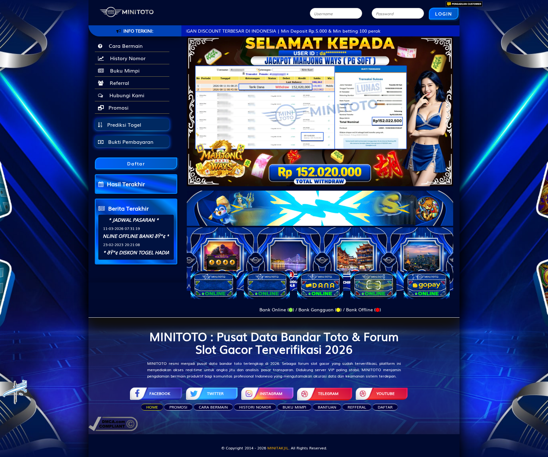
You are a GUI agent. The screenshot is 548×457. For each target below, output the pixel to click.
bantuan (327, 407)
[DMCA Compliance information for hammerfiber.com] (113, 423)
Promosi (117, 107)
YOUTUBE (385, 393)
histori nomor (255, 407)
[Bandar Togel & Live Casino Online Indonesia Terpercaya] (320, 204)
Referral (118, 82)
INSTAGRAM (271, 393)
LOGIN (443, 13)
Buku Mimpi (123, 70)
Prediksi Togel (123, 124)
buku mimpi (294, 407)
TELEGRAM (328, 393)
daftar (385, 407)
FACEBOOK (159, 393)
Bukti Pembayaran (130, 141)
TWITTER (215, 393)
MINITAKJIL (278, 448)
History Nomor (126, 58)
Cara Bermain (124, 45)
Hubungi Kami (125, 95)
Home (152, 407)
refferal (357, 407)
